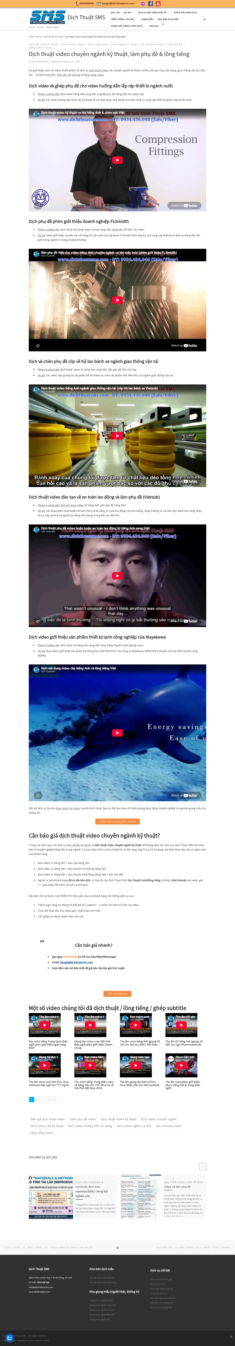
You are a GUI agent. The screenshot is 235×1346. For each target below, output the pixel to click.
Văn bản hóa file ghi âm (161, 1307)
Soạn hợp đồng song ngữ (161, 1288)
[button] (163, 25)
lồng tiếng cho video (68, 808)
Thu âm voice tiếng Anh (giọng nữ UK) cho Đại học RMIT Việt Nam (140, 1042)
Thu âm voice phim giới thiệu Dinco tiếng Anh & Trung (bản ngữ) (182, 1085)
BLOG (39, 36)
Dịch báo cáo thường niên (161, 1302)
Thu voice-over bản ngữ (161, 1279)
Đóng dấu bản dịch (159, 1293)
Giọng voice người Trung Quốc (103, 1305)
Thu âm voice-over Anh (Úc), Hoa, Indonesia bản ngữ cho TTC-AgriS (49, 1083)
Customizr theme (41, 1340)
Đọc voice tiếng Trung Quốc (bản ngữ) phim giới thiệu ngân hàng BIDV (48, 1044)
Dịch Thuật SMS (40, 62)
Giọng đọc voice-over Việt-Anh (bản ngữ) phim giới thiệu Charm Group (93, 1044)
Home (32, 36)
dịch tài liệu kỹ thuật (79, 845)
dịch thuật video (98, 70)
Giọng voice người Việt (100, 1319)
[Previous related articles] (195, 1166)
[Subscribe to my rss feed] (231, 1337)
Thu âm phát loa (157, 1284)
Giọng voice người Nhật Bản (102, 1314)
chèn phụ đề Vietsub (68, 75)
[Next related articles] (202, 1166)
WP (14, 1340)
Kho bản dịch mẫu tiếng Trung (103, 1282)
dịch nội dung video (72, 505)
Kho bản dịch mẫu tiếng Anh (102, 1277)
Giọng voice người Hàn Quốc (102, 1310)
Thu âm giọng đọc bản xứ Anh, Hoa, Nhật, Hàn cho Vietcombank (139, 1083)
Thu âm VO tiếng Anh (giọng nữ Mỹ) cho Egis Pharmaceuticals (184, 1042)
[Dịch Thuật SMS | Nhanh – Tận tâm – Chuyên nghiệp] (47, 16)
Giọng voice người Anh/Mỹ (101, 1300)
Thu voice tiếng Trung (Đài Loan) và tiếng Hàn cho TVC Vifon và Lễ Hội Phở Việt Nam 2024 (94, 1085)
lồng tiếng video (94, 75)
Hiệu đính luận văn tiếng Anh (163, 1298)
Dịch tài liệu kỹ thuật (53, 36)
